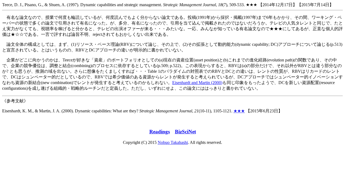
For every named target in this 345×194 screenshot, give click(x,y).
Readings (159, 131)
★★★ (239, 111)
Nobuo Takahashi (173, 142)
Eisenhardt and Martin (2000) (197, 82)
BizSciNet (185, 131)
